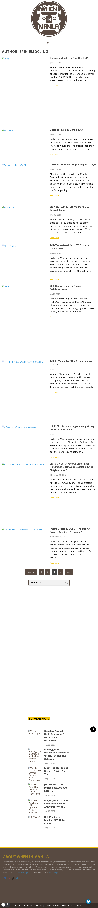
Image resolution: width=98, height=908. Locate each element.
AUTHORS (28, 905)
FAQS (79, 905)
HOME (18, 905)
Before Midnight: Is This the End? (69, 58)
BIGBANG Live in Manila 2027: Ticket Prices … (55, 820)
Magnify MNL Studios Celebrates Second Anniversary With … (56, 803)
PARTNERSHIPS (52, 905)
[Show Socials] (88, 901)
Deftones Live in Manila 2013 (66, 129)
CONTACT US (67, 905)
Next (68, 571)
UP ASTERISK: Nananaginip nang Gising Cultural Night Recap (72, 428)
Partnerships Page (25, 872)
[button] (5, 905)
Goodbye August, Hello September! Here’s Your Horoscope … (54, 735)
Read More (54, 85)
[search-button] (93, 729)
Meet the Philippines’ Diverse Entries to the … (56, 771)
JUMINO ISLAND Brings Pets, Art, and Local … (56, 787)
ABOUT (39, 905)
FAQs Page (53, 872)
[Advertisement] (49, 693)
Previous (31, 571)
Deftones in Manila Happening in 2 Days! (73, 164)
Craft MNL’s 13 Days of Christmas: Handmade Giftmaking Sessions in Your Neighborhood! (72, 467)
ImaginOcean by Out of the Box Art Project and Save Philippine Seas (70, 530)
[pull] (49, 43)
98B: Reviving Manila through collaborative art (66, 287)
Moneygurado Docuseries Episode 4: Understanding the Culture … (56, 754)
